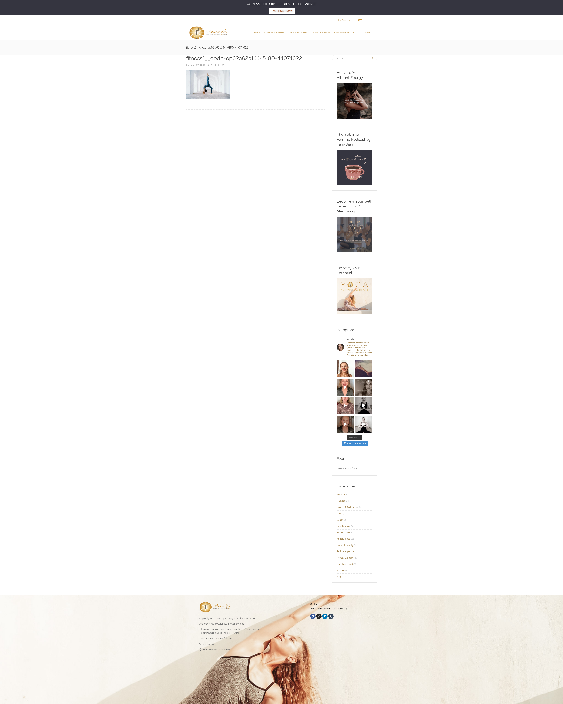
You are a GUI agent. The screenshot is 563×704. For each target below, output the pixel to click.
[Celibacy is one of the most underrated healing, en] (363, 368)
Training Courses (298, 32)
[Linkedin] (325, 616)
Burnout (341, 494)
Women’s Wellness (274, 32)
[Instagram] (319, 616)
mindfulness (343, 538)
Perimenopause (345, 551)
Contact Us (315, 604)
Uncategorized (345, 564)
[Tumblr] (331, 616)
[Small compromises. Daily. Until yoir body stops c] (345, 424)
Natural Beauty (345, 545)
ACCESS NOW (282, 10)
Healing (341, 501)
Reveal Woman (345, 557)
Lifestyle (341, 513)
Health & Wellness (347, 507)
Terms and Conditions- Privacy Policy (328, 608)
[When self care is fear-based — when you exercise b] (345, 368)
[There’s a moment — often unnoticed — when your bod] (345, 405)
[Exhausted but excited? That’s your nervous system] (345, 387)
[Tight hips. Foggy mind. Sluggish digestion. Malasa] (363, 405)
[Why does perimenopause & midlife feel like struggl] (363, 387)
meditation (343, 526)
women (341, 570)
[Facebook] (313, 616)
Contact (367, 32)
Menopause (343, 532)
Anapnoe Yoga (319, 32)
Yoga (339, 576)
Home (257, 32)
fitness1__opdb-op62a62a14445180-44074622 (244, 58)
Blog (355, 32)
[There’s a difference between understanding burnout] (363, 424)
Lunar (340, 520)
